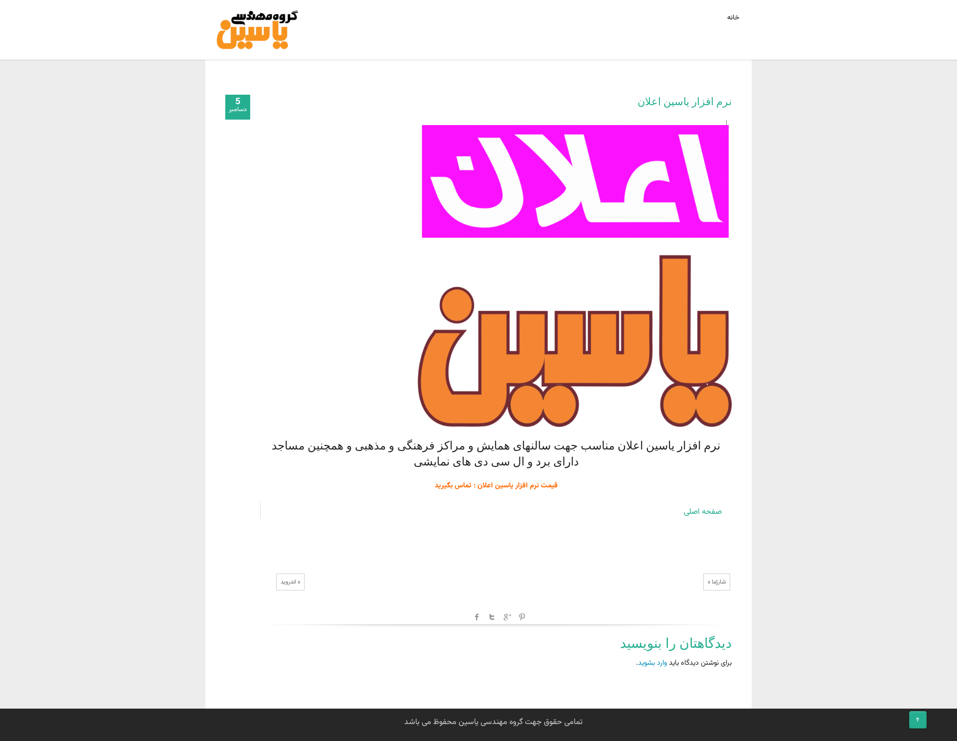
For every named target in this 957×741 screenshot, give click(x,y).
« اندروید (290, 582)
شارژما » (717, 582)
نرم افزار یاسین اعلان (685, 102)
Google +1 (506, 616)
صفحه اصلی (703, 512)
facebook (477, 616)
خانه (733, 17)
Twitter (491, 616)
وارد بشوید (652, 663)
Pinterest (521, 616)
